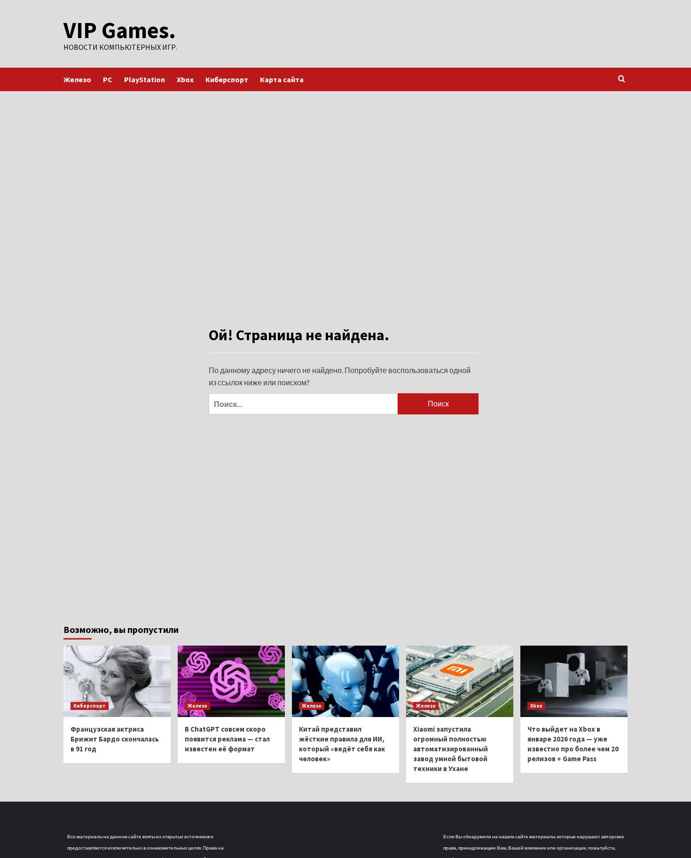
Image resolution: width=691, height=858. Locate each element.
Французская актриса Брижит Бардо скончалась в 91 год (115, 739)
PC (107, 79)
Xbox (185, 79)
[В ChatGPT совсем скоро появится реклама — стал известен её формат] (231, 681)
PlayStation (144, 79)
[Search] (622, 79)
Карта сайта (282, 79)
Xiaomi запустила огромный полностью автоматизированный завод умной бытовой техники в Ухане (450, 749)
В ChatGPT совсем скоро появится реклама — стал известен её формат (227, 739)
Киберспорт (226, 79)
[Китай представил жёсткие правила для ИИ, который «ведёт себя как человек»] (345, 681)
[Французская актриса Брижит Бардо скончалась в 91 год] (117, 681)
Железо (77, 79)
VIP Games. (119, 30)
